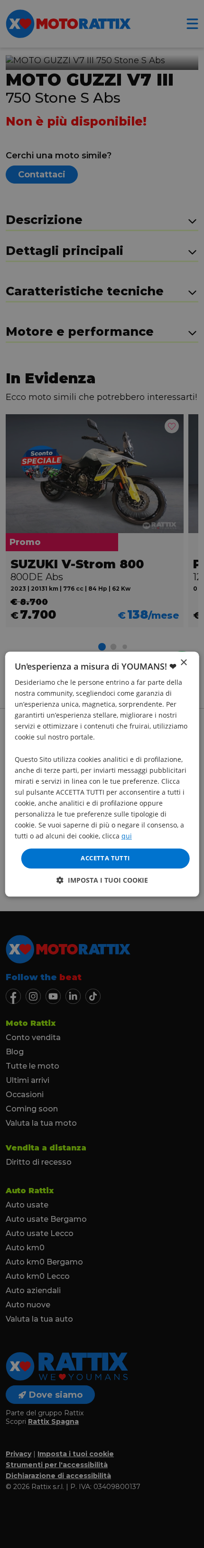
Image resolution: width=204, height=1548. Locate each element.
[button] (102, 880)
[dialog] (102, 774)
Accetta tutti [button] (105, 858)
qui (126, 836)
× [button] (183, 662)
